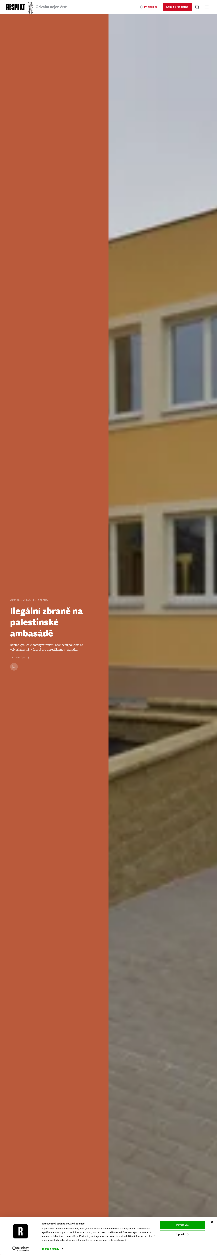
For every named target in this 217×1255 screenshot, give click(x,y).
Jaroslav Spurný (19, 657)
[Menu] (207, 7)
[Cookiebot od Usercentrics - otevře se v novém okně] (20, 1248)
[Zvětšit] (162, 634)
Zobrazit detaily (50, 1248)
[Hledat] (197, 7)
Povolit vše (182, 1225)
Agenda (15, 600)
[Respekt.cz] (15, 7)
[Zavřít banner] (212, 1222)
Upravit (180, 1234)
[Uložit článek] (14, 667)
